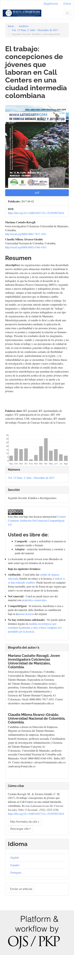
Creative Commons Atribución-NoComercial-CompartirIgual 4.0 (37, 520)
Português (15, 872)
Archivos (23, 26)
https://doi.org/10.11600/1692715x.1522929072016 (36, 213)
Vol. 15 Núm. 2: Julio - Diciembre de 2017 (35, 30)
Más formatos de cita (24, 821)
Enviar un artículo (21, 889)
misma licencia (26, 614)
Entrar (67, 3)
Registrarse (51, 3)
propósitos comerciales (34, 600)
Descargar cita (19, 828)
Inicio (11, 26)
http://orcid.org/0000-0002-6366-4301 (25, 247)
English (14, 857)
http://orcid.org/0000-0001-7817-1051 (25, 234)
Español (14, 865)
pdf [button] (37, 192)
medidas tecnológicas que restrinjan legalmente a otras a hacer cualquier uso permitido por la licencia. (35, 627)
